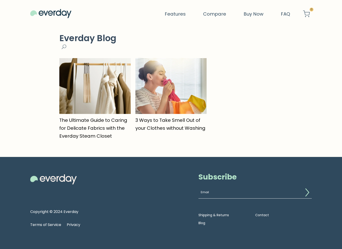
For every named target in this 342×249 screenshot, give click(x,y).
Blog (201, 223)
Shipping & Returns (213, 215)
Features (175, 14)
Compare (214, 14)
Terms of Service (45, 224)
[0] (306, 13)
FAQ (285, 14)
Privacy (73, 224)
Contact (262, 215)
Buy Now (253, 14)
